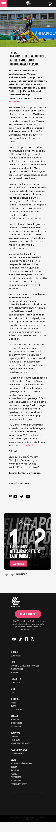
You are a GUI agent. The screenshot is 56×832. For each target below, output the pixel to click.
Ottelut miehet (16, 719)
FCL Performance (17, 753)
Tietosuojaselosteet (19, 784)
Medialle (14, 773)
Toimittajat (15, 739)
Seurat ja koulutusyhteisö (21, 743)
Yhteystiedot (16, 777)
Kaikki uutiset (21, 574)
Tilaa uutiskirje (28, 614)
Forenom (14, 101)
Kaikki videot (15, 682)
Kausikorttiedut (17, 669)
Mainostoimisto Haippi (33, 819)
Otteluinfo (15, 672)
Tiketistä (27, 445)
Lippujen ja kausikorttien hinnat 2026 (25, 665)
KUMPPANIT (15, 736)
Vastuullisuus (16, 780)
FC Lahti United (16, 709)
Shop (12, 692)
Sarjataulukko (16, 726)
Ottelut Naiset (16, 723)
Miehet (13, 702)
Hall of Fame (15, 770)
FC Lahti (19, 817)
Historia (14, 766)
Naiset (13, 706)
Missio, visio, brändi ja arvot (22, 763)
